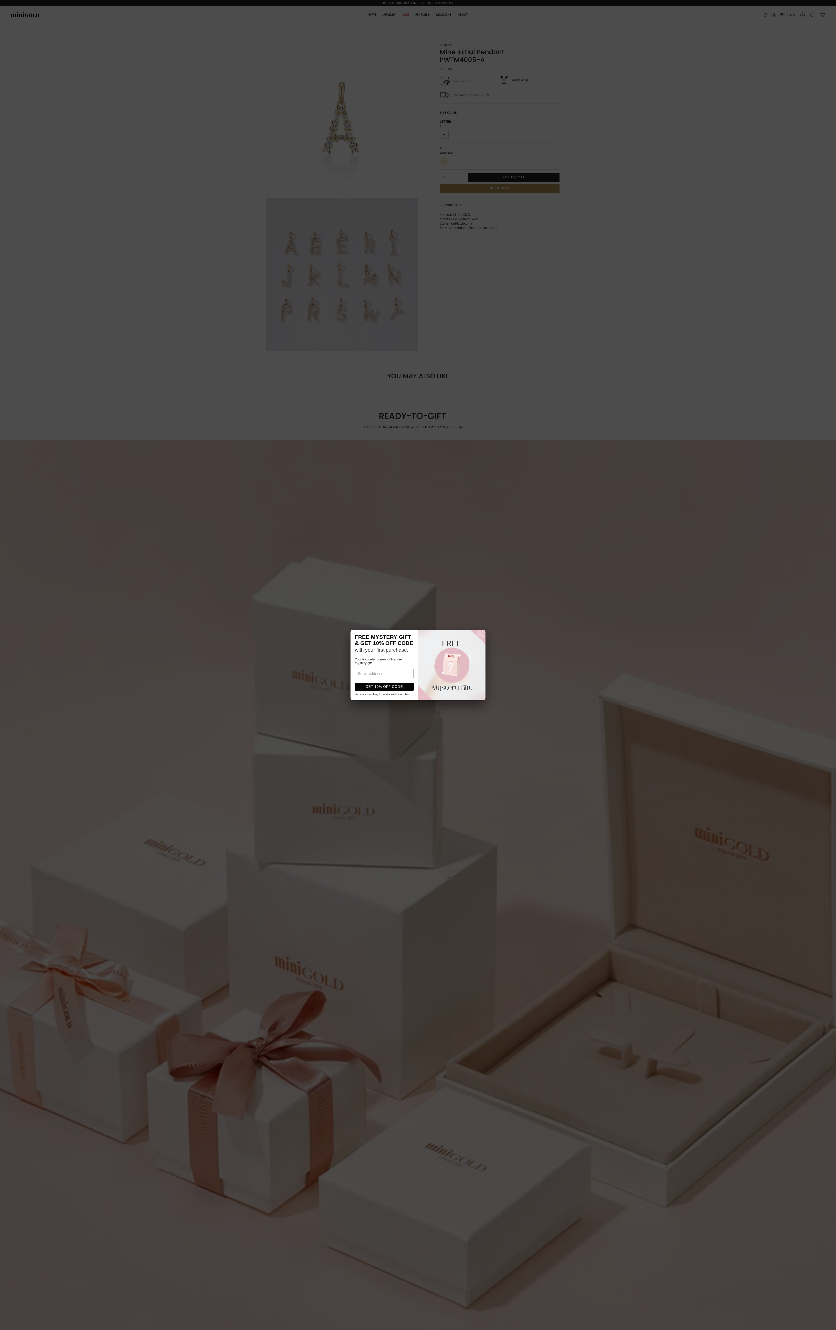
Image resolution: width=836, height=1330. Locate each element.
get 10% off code (384, 687)
